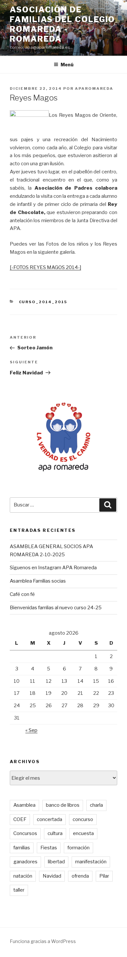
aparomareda (94, 88)
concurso (83, 819)
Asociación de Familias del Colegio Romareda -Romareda (62, 24)
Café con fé (22, 594)
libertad (56, 862)
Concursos (25, 833)
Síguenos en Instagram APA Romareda (53, 568)
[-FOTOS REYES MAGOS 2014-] (45, 267)
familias (21, 848)
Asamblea (24, 805)
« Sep (31, 730)
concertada (49, 819)
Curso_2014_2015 (43, 302)
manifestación (90, 862)
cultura (55, 833)
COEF (19, 819)
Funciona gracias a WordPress (43, 941)
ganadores (25, 862)
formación (78, 848)
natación (22, 876)
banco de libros (62, 805)
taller (18, 890)
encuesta (83, 833)
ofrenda (80, 876)
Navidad (52, 876)
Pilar (104, 876)
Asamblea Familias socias (38, 581)
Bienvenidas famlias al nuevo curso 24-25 (56, 608)
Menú (67, 64)
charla (96, 805)
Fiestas (48, 848)
